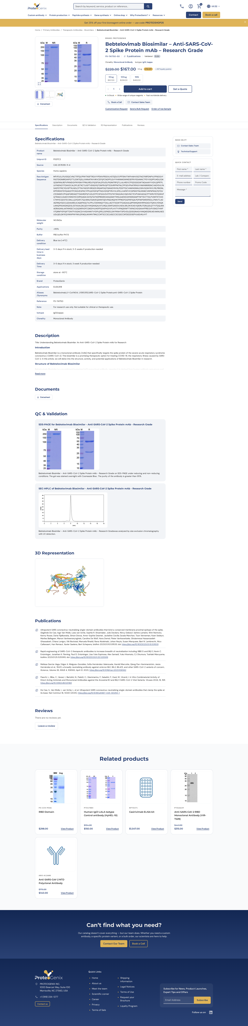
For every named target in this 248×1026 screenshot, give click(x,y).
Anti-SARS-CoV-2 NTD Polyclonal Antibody (51, 881)
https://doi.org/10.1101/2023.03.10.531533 (140, 644)
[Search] (148, 6)
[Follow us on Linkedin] (211, 1012)
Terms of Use (127, 991)
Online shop (119, 15)
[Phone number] (182, 6)
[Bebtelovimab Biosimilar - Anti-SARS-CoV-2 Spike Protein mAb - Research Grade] (60, 94)
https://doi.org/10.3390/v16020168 (56, 683)
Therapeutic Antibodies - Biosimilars (78, 30)
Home (37, 30)
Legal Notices (127, 986)
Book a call (211, 14)
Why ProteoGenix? (139, 15)
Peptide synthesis (80, 15)
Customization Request (116, 109)
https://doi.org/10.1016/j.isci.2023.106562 (107, 670)
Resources (158, 15)
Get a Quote (180, 89)
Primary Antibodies (51, 30)
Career (95, 999)
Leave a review (46, 725)
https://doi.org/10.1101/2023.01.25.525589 (89, 657)
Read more (40, 373)
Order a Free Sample (161, 109)
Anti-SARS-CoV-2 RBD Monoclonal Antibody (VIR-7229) (190, 815)
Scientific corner (100, 993)
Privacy (96, 1004)
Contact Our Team (113, 943)
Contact (193, 14)
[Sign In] (190, 6)
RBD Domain (46, 812)
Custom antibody (36, 15)
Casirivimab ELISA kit (141, 812)
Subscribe (202, 1000)
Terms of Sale (99, 1010)
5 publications (134, 56)
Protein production (58, 15)
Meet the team (99, 988)
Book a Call (138, 943)
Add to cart (145, 89)
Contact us (42, 1004)
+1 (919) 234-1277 (49, 996)
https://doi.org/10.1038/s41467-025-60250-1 (99, 693)
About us (96, 983)
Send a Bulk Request (139, 109)
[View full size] (39, 84)
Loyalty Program (128, 1006)
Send (180, 201)
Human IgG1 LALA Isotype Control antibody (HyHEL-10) (101, 814)
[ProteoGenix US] (37, 6)
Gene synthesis (101, 15)
